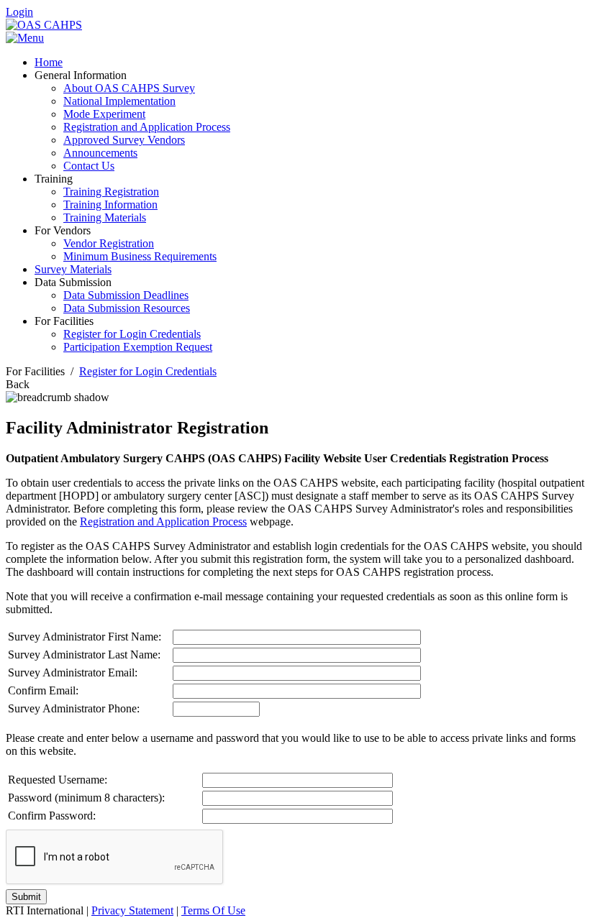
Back (18, 384)
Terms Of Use (213, 910)
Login (19, 12)
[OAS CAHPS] (44, 25)
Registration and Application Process (163, 521)
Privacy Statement (132, 910)
